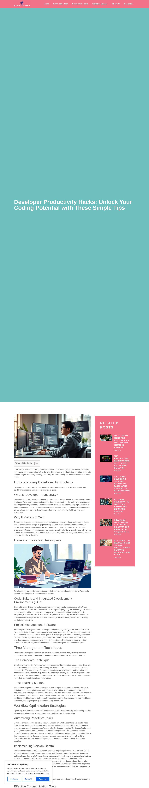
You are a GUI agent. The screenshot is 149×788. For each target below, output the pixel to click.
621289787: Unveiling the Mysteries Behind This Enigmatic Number (121, 505)
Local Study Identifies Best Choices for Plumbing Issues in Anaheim (121, 441)
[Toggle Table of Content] (35, 463)
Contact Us (128, 4)
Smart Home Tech (60, 4)
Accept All (42, 779)
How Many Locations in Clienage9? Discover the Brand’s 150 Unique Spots (121, 526)
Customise (14, 779)
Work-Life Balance (100, 4)
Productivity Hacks (80, 4)
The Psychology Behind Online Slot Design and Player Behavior (122, 462)
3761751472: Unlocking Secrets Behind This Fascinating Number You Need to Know (122, 483)
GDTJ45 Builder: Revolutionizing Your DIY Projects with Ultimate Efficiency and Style (123, 547)
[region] (28, 772)
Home (46, 4)
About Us (116, 4)
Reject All (28, 779)
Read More (117, 450)
